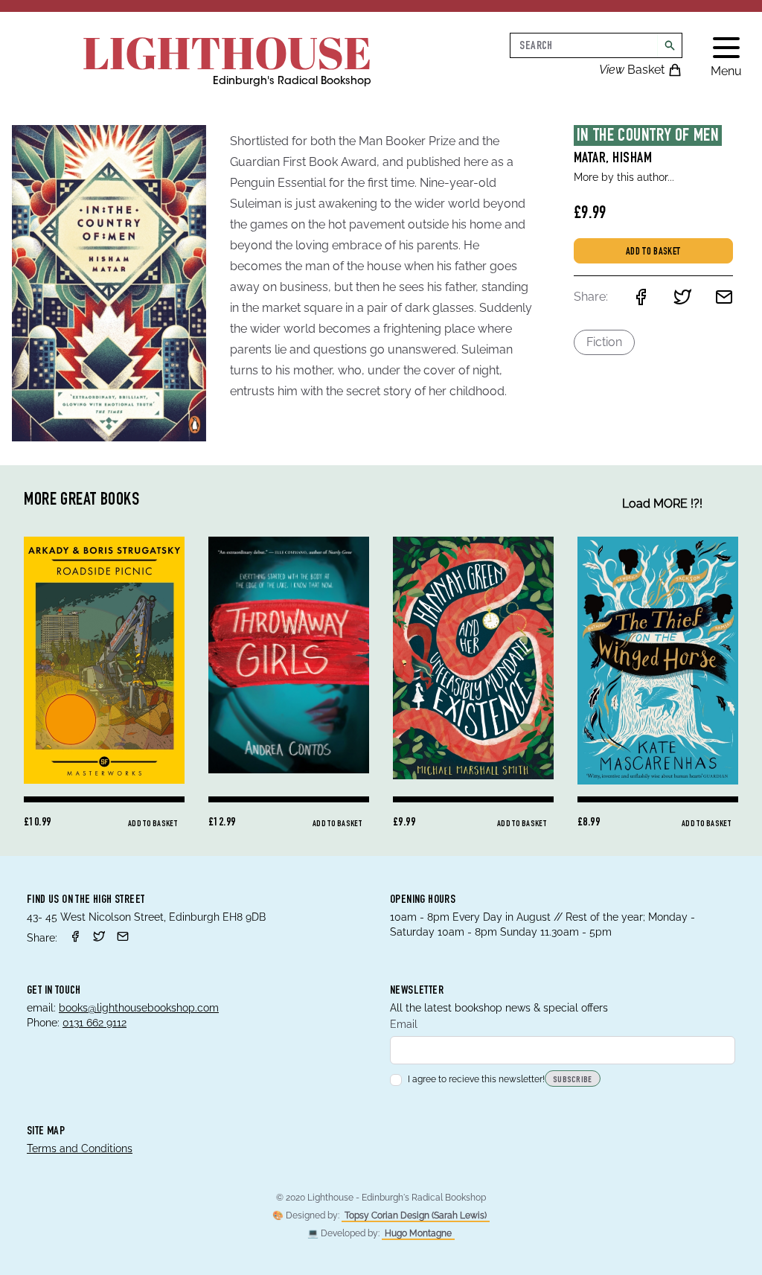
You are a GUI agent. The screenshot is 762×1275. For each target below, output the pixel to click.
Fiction (604, 342)
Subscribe (572, 1080)
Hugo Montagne (418, 1233)
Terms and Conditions (79, 1148)
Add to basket (653, 252)
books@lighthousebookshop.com (139, 1008)
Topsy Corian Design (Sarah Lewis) (416, 1215)
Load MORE (662, 503)
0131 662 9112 (95, 1023)
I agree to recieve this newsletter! (476, 1079)
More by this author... (624, 177)
